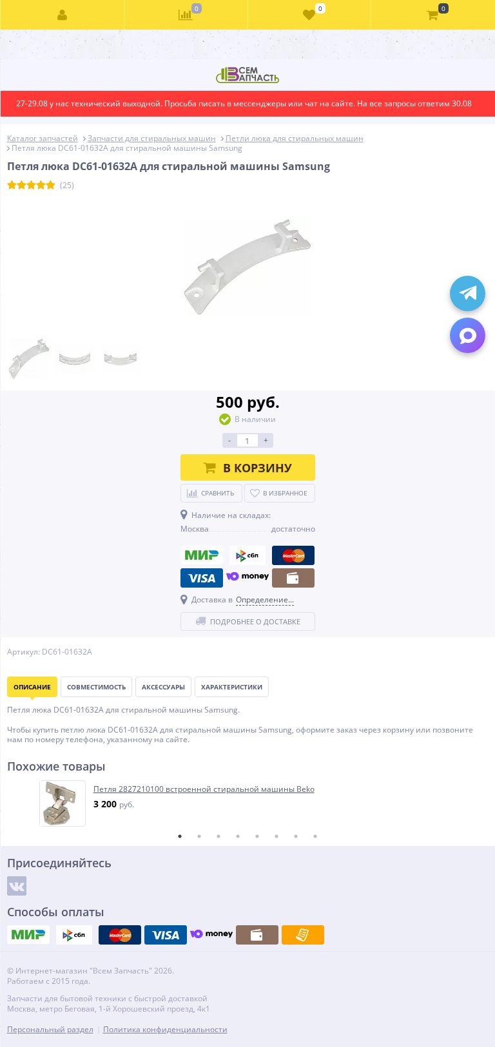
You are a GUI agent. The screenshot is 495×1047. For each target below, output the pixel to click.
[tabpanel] (248, 803)
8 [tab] (315, 836)
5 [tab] (257, 836)
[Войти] (62, 15)
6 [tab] (276, 836)
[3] (31, 185)
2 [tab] (199, 836)
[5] (50, 185)
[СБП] (247, 555)
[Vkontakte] (16, 886)
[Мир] (201, 555)
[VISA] (201, 578)
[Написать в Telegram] (467, 293)
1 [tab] (179, 836)
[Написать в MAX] (467, 335)
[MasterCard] (293, 555)
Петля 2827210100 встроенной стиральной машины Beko (204, 789)
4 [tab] (237, 836)
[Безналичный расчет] (303, 935)
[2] (21, 185)
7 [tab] (295, 836)
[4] (41, 185)
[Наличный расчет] (293, 578)
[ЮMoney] (247, 578)
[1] (12, 185)
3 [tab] (218, 836)
